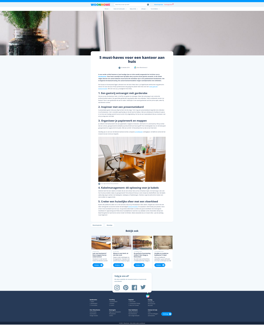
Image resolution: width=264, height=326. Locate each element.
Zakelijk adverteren (133, 312)
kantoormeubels (133, 206)
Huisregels (112, 310)
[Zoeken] (148, 5)
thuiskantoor (102, 76)
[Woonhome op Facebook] (134, 287)
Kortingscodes (168, 4)
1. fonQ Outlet (131, 301)
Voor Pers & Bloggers (153, 314)
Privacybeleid (112, 314)
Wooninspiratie (158, 4)
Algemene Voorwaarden (115, 312)
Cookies (111, 315)
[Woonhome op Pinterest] (125, 287)
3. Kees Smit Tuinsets (133, 305)
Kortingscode (151, 302)
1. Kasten (92, 301)
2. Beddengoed (93, 303)
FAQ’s (149, 312)
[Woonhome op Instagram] (117, 287)
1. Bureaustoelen (113, 301)
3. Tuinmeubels (93, 305)
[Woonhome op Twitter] (143, 287)
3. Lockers (111, 305)
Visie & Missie (93, 312)
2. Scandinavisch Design (134, 303)
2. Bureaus (111, 303)
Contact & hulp (152, 310)
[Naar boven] (148, 294)
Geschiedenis (93, 314)
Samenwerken (151, 315)
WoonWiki (150, 305)
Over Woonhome (95, 310)
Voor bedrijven (133, 310)
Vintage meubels (94, 315)
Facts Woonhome (132, 314)
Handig (150, 300)
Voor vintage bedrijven (133, 315)
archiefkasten (139, 132)
